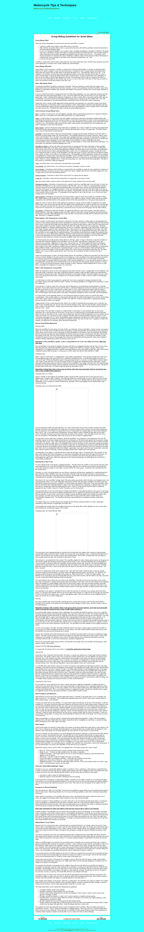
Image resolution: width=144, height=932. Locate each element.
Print (107, 32)
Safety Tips (57, 18)
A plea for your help (71, 919)
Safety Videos (66, 18)
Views (101, 917)
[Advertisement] (72, 26)
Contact (82, 18)
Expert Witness (69, 930)
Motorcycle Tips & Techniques (55, 5)
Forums (75, 18)
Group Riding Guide (92, 18)
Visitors (43, 917)
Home (49, 18)
